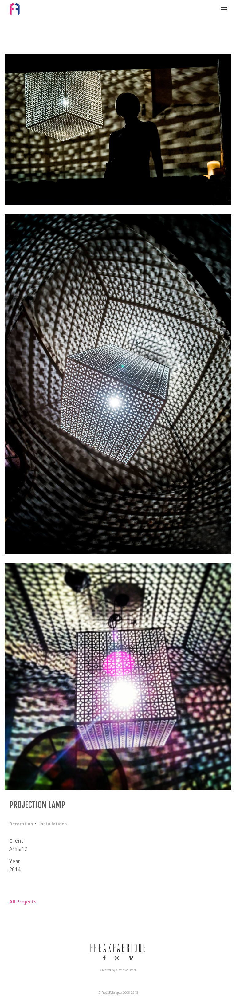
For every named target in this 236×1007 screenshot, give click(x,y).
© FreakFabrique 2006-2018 (118, 992)
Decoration (21, 824)
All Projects (23, 901)
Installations (53, 824)
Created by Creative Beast (118, 970)
